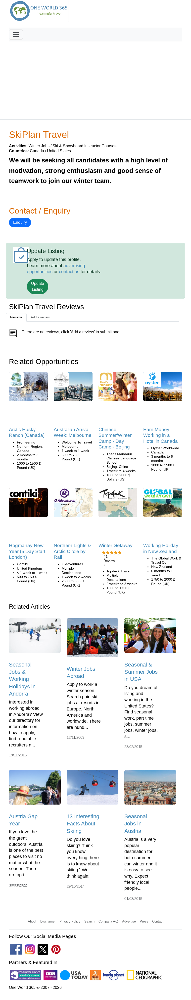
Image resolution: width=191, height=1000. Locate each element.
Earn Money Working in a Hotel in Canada (160, 435)
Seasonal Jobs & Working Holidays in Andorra (22, 679)
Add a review (40, 317)
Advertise (129, 921)
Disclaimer (47, 921)
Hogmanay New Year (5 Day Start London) (27, 551)
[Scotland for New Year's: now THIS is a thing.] (28, 504)
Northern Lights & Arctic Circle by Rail (72, 551)
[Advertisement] (95, 78)
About (32, 921)
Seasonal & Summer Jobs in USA (141, 672)
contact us (69, 271)
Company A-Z (108, 921)
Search (89, 921)
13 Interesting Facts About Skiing (83, 823)
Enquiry (20, 222)
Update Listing (37, 286)
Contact (157, 921)
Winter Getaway (115, 545)
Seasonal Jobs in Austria (135, 823)
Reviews (16, 317)
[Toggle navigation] (16, 34)
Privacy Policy (69, 921)
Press (144, 921)
